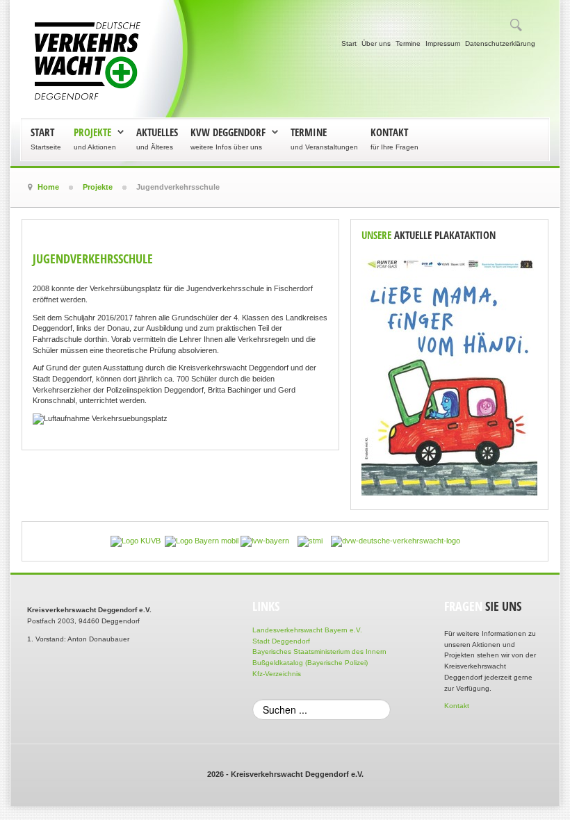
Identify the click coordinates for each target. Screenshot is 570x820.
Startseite (46, 147)
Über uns (376, 43)
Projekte (92, 132)
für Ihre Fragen (394, 147)
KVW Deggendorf (228, 132)
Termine (408, 43)
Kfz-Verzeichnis (276, 674)
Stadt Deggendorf (281, 641)
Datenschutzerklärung (500, 43)
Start (349, 43)
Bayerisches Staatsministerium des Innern (319, 651)
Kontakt (389, 132)
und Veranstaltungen (324, 147)
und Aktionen (95, 147)
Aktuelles (157, 132)
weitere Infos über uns (226, 147)
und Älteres (154, 147)
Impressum (442, 43)
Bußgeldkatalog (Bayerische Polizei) (310, 662)
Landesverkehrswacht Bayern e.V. (307, 630)
